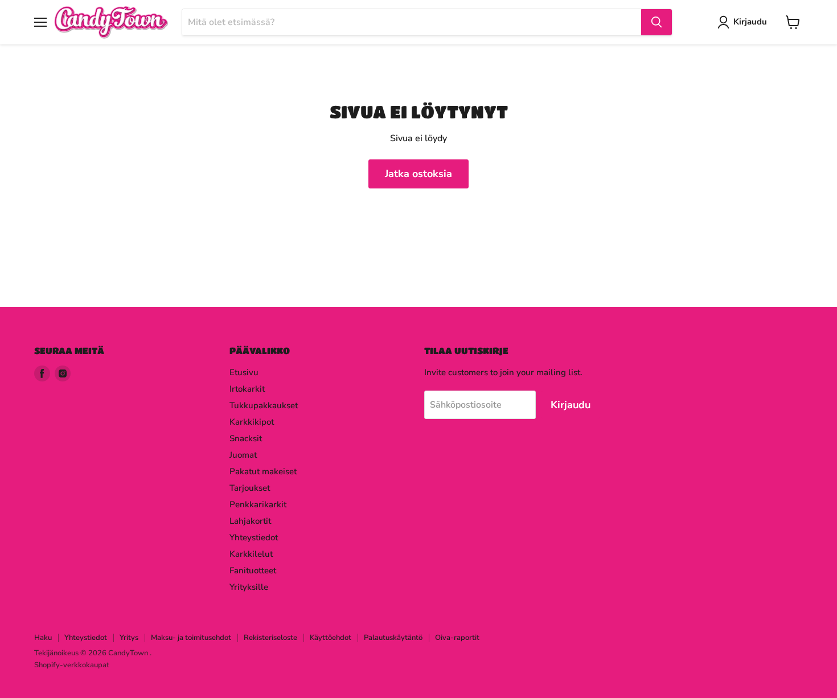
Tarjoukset (249, 488)
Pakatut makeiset (263, 471)
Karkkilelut (251, 554)
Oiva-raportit (457, 638)
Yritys (129, 638)
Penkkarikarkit (257, 504)
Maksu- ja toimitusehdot (191, 638)
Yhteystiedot (253, 537)
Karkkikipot (251, 422)
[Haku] (656, 22)
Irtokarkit (247, 389)
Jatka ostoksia (418, 173)
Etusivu (244, 372)
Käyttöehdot (330, 638)
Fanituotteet (252, 570)
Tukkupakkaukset (263, 405)
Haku (43, 638)
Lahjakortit (250, 521)
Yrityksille (248, 587)
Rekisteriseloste (270, 638)
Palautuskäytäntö (393, 638)
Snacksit (245, 438)
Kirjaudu (750, 21)
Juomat (243, 455)
